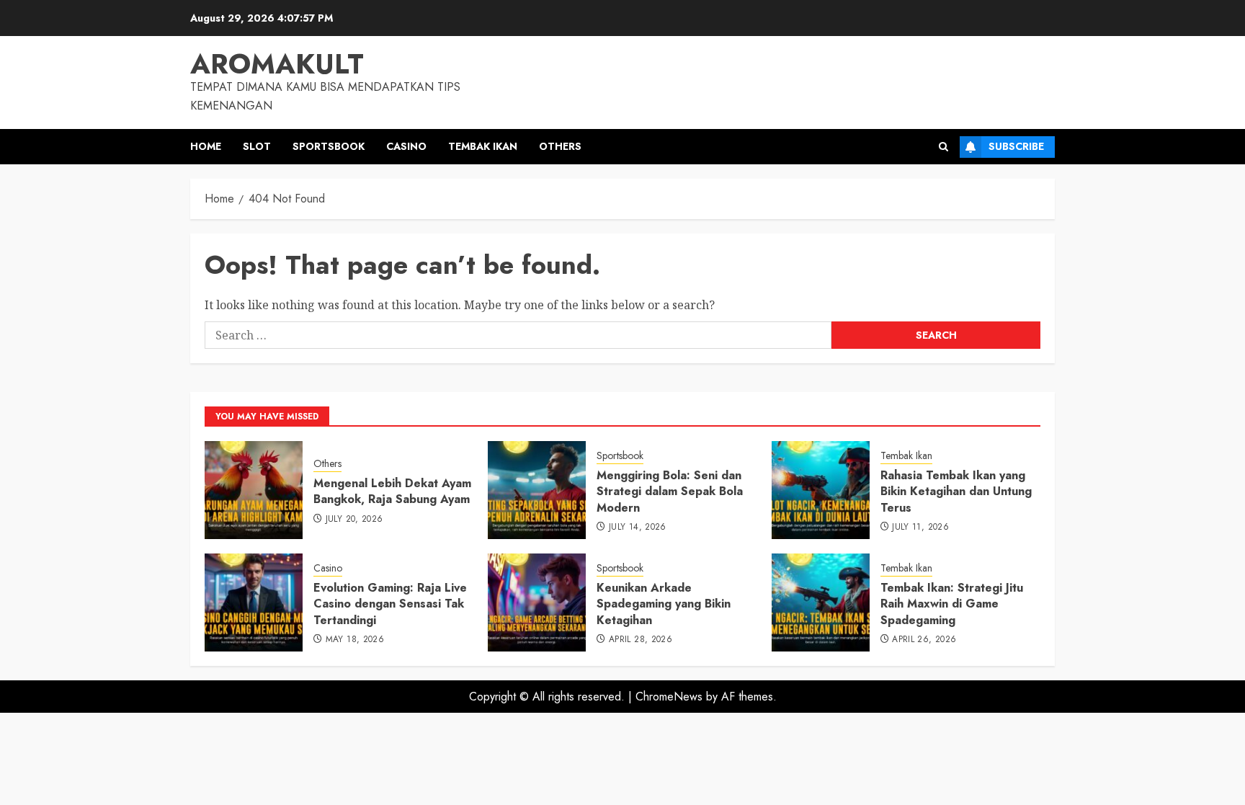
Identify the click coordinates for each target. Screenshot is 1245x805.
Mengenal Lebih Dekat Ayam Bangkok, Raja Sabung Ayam (392, 491)
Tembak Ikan (482, 146)
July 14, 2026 (637, 527)
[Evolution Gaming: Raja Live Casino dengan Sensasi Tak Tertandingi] (254, 602)
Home (205, 146)
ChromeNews (668, 696)
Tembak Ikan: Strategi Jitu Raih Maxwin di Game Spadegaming (951, 603)
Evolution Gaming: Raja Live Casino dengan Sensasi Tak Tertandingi (390, 603)
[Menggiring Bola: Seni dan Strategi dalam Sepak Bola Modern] (537, 490)
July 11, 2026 (920, 527)
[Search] (943, 147)
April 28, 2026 (640, 640)
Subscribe (1016, 146)
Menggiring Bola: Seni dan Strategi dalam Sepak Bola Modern (670, 491)
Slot (257, 146)
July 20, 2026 (354, 519)
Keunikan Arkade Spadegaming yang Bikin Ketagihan (664, 603)
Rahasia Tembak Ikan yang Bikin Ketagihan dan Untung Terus (956, 491)
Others (560, 146)
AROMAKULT (277, 64)
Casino (406, 146)
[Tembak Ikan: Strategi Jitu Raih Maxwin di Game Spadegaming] (821, 602)
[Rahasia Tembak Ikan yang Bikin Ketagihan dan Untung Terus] (821, 490)
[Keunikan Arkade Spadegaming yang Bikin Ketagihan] (537, 602)
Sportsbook (329, 146)
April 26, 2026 (924, 640)
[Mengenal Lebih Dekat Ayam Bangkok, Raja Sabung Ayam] (254, 490)
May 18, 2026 (355, 640)
